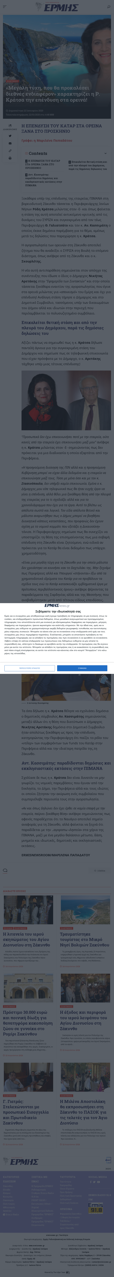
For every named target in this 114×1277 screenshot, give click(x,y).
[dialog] (57, 638)
